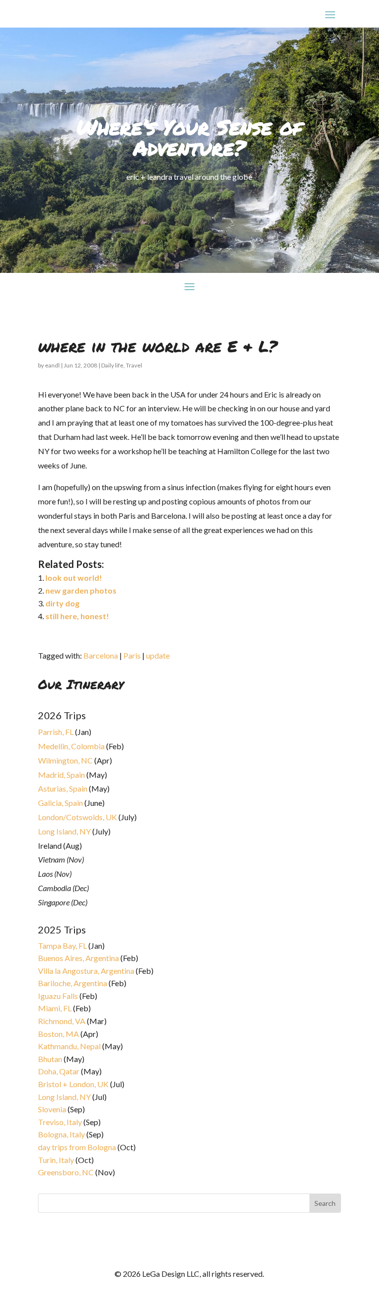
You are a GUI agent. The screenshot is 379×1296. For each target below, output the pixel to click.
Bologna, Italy (61, 1134)
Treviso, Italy (60, 1122)
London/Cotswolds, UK (77, 817)
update (158, 655)
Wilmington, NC (65, 760)
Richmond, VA (61, 1021)
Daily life (112, 365)
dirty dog (62, 603)
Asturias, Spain (62, 788)
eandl (52, 365)
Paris (132, 655)
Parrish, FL (56, 731)
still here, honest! (77, 616)
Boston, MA (58, 1033)
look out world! (73, 577)
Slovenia (52, 1109)
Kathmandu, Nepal (69, 1046)
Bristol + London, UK (73, 1084)
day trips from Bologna (77, 1147)
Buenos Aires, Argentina (78, 958)
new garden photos (80, 590)
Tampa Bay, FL (62, 945)
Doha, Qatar (58, 1071)
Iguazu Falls (58, 995)
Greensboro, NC (66, 1172)
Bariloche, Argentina (72, 983)
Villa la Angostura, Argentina (86, 970)
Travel (134, 365)
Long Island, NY (64, 831)
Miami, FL (55, 1008)
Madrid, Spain (61, 774)
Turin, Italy (56, 1159)
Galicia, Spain (60, 802)
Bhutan (50, 1058)
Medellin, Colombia (71, 746)
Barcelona (100, 655)
